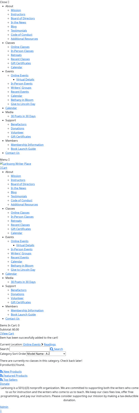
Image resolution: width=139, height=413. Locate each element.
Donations (17, 128)
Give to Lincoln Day (23, 104)
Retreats (16, 55)
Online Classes (20, 47)
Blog (14, 26)
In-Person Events (22, 83)
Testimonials (19, 30)
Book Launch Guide (23, 149)
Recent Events (20, 92)
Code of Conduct (21, 35)
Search (58, 349)
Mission (16, 10)
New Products (12, 371)
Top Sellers (10, 380)
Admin (4, 407)
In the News (18, 22)
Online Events (19, 75)
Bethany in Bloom (22, 100)
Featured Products (15, 376)
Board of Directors (23, 18)
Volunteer (17, 132)
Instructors (18, 14)
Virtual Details (25, 79)
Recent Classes (20, 59)
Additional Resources (24, 39)
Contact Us (12, 153)
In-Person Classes (22, 51)
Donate (4, 384)
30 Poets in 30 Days (23, 116)
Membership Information (27, 145)
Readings (50, 344)
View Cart (8, 333)
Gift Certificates (21, 63)
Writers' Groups (21, 87)
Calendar (16, 67)
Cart (4, 168)
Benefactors (18, 124)
